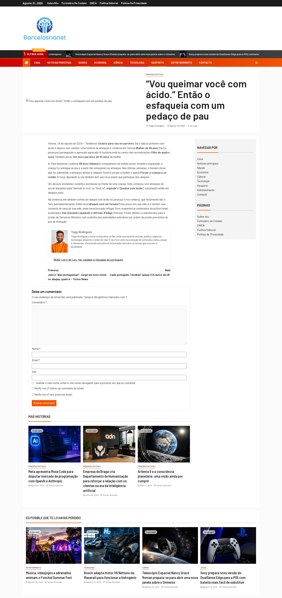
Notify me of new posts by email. (53, 394)
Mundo (82, 62)
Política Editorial (109, 3)
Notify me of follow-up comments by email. (59, 388)
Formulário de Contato (74, 3)
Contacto (205, 62)
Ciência (118, 62)
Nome (36, 348)
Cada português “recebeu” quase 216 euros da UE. (140, 272)
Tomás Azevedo (55, 485)
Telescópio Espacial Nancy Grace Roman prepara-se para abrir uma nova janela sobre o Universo (105, 54)
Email (36, 360)
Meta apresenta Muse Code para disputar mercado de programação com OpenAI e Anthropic (53, 476)
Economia (100, 62)
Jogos (203, 568)
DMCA (93, 3)
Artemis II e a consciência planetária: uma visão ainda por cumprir (160, 476)
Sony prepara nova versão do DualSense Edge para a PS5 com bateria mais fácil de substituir (217, 54)
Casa (37, 62)
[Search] (256, 63)
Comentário (39, 302)
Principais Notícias (155, 74)
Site (34, 371)
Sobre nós (53, 3)
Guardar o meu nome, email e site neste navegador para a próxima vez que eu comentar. (86, 383)
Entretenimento (181, 62)
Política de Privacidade (134, 3)
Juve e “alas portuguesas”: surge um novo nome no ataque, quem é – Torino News (77, 275)
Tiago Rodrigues (157, 126)
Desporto (157, 62)
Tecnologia (137, 62)
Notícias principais (59, 62)
